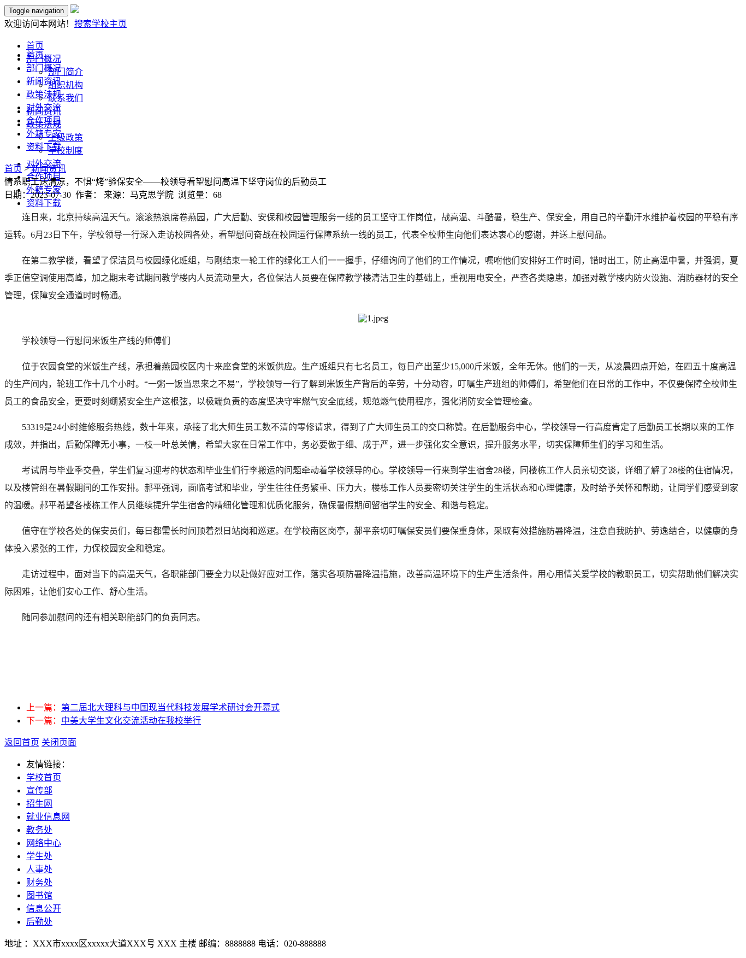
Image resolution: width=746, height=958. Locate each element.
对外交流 (43, 107)
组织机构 (65, 85)
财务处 (39, 882)
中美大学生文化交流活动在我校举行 (131, 720)
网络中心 (43, 843)
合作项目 (43, 120)
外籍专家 (43, 133)
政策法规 (43, 94)
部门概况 (43, 68)
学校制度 (65, 150)
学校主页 (109, 23)
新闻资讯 (43, 81)
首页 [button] (35, 45)
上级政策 (65, 137)
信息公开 (43, 908)
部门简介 (65, 72)
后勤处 (39, 921)
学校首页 (43, 777)
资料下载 (43, 146)
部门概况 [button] (43, 58)
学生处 (39, 856)
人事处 (39, 869)
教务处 (39, 829)
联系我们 (65, 98)
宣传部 (39, 790)
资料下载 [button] (43, 203)
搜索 (83, 23)
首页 (35, 55)
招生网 (39, 803)
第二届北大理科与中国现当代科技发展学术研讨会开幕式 (170, 707)
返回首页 (21, 742)
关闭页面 (59, 742)
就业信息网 (48, 816)
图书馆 (39, 895)
